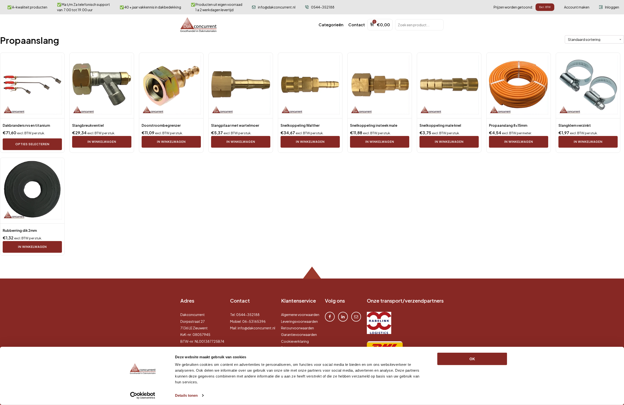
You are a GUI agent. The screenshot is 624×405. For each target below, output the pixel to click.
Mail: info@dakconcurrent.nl (252, 328)
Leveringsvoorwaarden (299, 321)
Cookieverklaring (295, 341)
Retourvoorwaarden (297, 328)
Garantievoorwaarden (299, 334)
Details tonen (186, 395)
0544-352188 (248, 314)
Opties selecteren (32, 144)
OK (472, 359)
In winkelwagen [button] (102, 142)
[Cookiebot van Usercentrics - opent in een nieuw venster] (142, 395)
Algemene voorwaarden (300, 314)
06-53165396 (254, 321)
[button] (331, 24)
